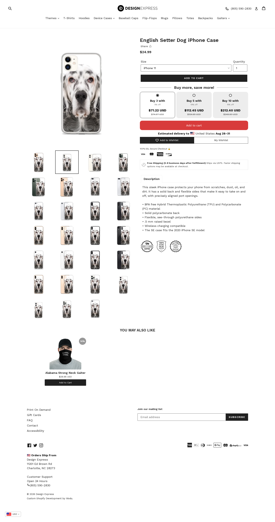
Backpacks (205, 18)
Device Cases (103, 18)
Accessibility (35, 430)
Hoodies (84, 18)
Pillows (177, 18)
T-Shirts (69, 18)
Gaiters (222, 18)
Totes (190, 18)
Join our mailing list (150, 409)
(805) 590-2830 (40, 485)
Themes (51, 18)
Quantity (239, 61)
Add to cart (194, 125)
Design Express (45, 494)
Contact (32, 425)
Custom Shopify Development (44, 498)
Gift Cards (34, 415)
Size (143, 61)
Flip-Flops (149, 18)
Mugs (164, 18)
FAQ (30, 420)
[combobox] (13, 514)
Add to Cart (65, 382)
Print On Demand (39, 409)
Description (152, 179)
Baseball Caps (128, 18)
